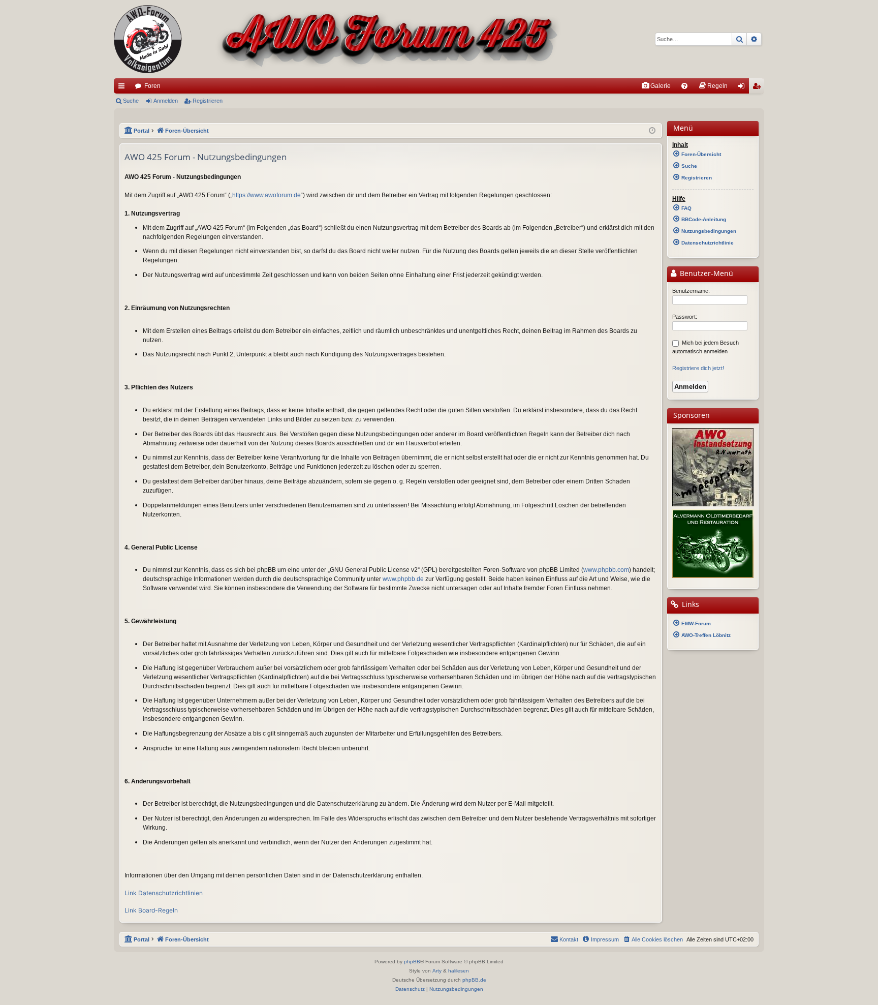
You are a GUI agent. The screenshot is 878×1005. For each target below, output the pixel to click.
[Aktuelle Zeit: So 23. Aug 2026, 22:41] (652, 131)
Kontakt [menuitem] (568, 939)
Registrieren (208, 101)
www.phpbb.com (606, 569)
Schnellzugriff (123, 88)
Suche (131, 101)
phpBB (412, 961)
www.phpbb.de (403, 579)
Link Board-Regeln (151, 910)
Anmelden (165, 101)
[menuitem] (656, 86)
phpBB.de (474, 980)
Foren (152, 85)
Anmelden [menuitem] (743, 88)
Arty (437, 970)
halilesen (458, 970)
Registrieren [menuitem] (758, 88)
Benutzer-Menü (705, 273)
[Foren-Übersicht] (337, 39)
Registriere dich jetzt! (698, 368)
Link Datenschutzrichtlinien (163, 893)
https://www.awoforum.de (266, 195)
